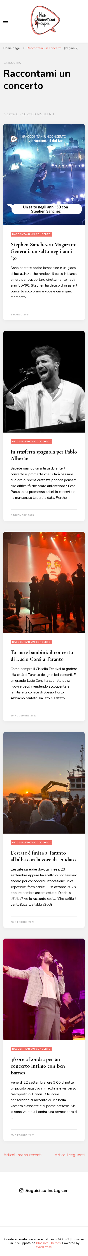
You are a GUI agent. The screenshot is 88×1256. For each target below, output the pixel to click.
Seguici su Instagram (47, 1191)
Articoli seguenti (70, 1155)
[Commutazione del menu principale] (5, 21)
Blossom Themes (48, 1243)
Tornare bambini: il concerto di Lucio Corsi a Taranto (42, 655)
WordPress (44, 1247)
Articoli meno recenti (22, 1155)
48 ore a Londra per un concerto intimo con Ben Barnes (38, 1066)
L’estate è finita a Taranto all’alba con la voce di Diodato (43, 856)
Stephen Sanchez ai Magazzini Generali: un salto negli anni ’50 (44, 251)
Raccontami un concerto (31, 234)
